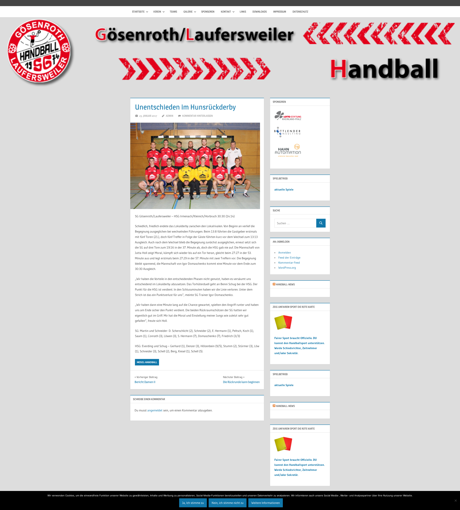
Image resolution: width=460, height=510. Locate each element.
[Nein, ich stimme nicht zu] (455, 500)
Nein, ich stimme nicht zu (227, 503)
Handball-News (285, 284)
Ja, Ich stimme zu (193, 503)
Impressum (279, 11)
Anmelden (284, 252)
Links (243, 11)
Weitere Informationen (265, 503)
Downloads (259, 11)
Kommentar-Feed (289, 262)
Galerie (187, 11)
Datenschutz (300, 11)
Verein (157, 11)
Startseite (138, 11)
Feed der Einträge (289, 257)
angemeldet (154, 410)
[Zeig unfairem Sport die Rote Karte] (283, 328)
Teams (173, 11)
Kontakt (226, 11)
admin (169, 115)
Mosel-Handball (147, 362)
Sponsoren (207, 11)
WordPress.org (287, 267)
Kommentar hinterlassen (197, 115)
